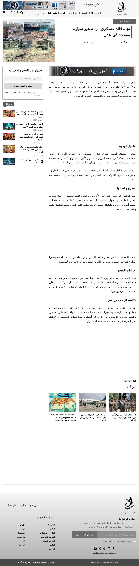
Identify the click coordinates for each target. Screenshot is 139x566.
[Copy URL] (72, 58)
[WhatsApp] (98, 58)
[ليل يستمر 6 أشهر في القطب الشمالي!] (9, 161)
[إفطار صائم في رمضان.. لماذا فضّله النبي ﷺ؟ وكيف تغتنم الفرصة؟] (9, 149)
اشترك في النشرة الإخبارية (23, 86)
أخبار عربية (127, 381)
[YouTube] (95, 549)
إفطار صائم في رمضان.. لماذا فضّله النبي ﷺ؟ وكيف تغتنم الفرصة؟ (31, 149)
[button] (21, 12)
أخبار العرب (124, 21)
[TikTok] (10, 12)
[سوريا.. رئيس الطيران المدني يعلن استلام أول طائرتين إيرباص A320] (92, 402)
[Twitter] (100, 549)
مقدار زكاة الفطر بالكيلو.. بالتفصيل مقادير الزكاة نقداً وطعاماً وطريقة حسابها (29, 114)
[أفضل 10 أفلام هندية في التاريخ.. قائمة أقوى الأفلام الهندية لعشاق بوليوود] (9, 136)
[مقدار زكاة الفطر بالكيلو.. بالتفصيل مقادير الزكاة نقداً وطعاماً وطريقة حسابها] (9, 113)
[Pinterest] (107, 58)
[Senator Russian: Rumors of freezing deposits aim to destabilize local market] (62, 402)
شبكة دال (123, 42)
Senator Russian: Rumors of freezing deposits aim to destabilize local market (63, 417)
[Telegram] (81, 58)
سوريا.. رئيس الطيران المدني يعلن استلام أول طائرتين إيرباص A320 (93, 417)
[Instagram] (14, 12)
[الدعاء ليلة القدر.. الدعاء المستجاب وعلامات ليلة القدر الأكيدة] (9, 126)
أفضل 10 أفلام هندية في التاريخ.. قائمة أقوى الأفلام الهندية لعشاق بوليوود (30, 137)
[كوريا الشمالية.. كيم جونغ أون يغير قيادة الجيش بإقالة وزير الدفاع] (122, 402)
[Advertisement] (92, 121)
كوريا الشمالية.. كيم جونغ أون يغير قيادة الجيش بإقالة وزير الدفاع (124, 417)
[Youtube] (4, 12)
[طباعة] (90, 58)
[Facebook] (17, 12)
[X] (7, 12)
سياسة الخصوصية (15, 92)
